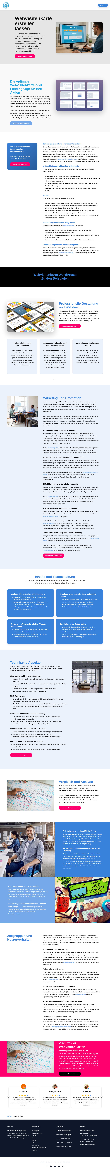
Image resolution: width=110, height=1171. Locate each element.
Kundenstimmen (37, 1133)
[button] (103, 5)
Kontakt (34, 1135)
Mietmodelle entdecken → (64, 1130)
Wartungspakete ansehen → (65, 1147)
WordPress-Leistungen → (64, 1135)
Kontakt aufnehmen (68, 602)
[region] (55, 356)
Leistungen (35, 1130)
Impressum (35, 1145)
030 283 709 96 (89, 1139)
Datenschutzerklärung (39, 1147)
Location (34, 1150)
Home (9, 1116)
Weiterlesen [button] (23, 1105)
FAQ (33, 1143)
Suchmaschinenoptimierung (67, 159)
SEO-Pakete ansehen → (64, 1139)
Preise (20, 907)
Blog (33, 1138)
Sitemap (34, 1140)
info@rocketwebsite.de (87, 1144)
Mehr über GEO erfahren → (65, 1143)
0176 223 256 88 (90, 1142)
